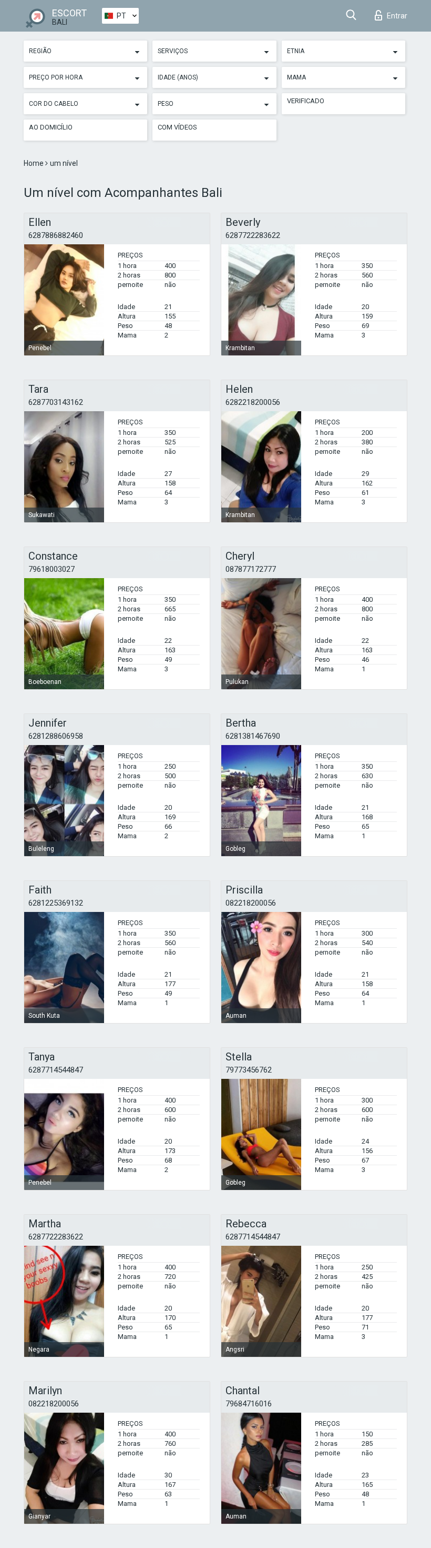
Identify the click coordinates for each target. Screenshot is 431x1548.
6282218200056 (252, 402)
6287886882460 (55, 235)
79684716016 (248, 1403)
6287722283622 (252, 235)
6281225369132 (55, 903)
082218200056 (250, 903)
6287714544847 (55, 1070)
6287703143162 (55, 402)
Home (34, 163)
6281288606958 (55, 736)
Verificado (305, 101)
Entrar (397, 16)
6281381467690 (252, 736)
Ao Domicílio (51, 127)
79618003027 (51, 569)
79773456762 (248, 1070)
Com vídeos (177, 127)
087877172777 (250, 569)
